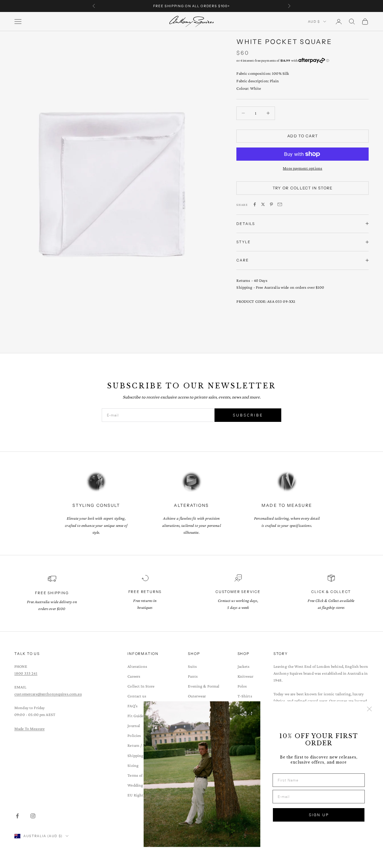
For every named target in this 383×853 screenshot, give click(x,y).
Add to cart (302, 135)
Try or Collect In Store (303, 187)
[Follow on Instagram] (33, 816)
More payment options (302, 168)
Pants (193, 676)
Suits (192, 666)
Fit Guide (135, 715)
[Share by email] (279, 204)
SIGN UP (319, 815)
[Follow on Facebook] (17, 816)
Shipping (135, 755)
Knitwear (245, 676)
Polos (242, 686)
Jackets (244, 666)
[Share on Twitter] (263, 204)
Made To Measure (29, 728)
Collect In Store (140, 686)
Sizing (133, 765)
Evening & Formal (203, 686)
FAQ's (132, 705)
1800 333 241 (25, 673)
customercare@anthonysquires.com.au (48, 693)
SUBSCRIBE (248, 415)
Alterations (137, 666)
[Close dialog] (369, 709)
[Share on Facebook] (254, 204)
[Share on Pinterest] (271, 204)
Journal (133, 725)
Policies (134, 735)
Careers (133, 676)
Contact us (136, 696)
